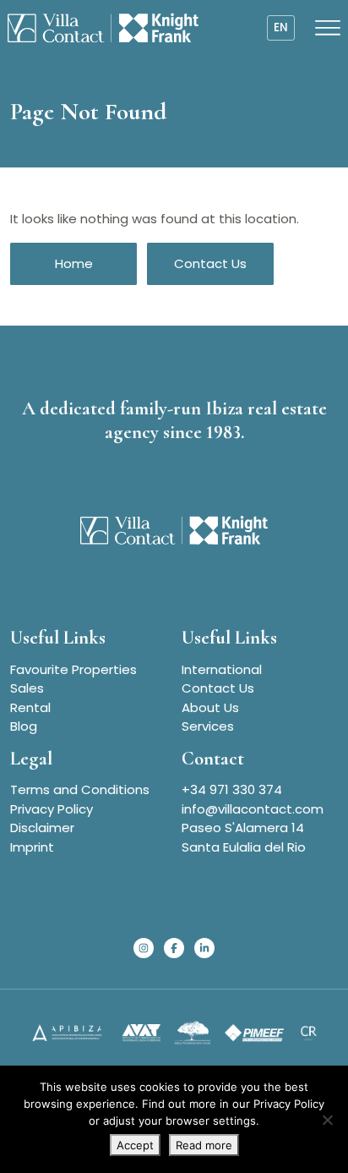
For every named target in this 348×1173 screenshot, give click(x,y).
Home (74, 263)
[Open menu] (327, 28)
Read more (204, 1145)
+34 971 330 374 (232, 789)
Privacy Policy (51, 809)
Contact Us (210, 263)
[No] (326, 1119)
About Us (210, 707)
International (222, 669)
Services (208, 726)
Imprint (32, 847)
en (281, 27)
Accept (135, 1145)
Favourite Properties (73, 669)
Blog (23, 726)
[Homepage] (103, 28)
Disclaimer (42, 827)
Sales (27, 688)
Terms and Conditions (80, 789)
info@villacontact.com (253, 809)
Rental (30, 707)
